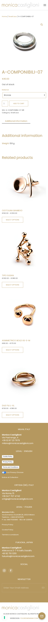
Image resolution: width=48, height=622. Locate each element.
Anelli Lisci (13, 16)
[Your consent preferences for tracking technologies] (4, 617)
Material (5, 90)
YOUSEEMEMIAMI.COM (29, 618)
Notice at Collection (10, 477)
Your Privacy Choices (14, 472)
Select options (12, 220)
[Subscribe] (43, 587)
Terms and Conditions (10, 467)
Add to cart (18, 103)
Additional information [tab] (16, 121)
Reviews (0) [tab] (11, 125)
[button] (45, 5)
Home (4, 16)
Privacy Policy (7, 462)
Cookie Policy (7, 456)
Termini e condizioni (10, 534)
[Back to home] (20, 5)
